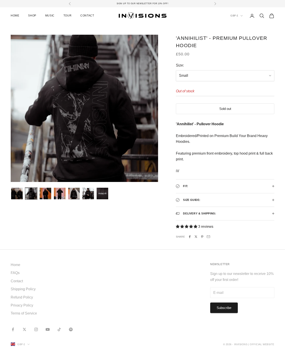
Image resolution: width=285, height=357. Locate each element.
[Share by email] (208, 236)
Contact (87, 15)
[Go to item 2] (31, 193)
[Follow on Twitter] (24, 329)
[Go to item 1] (17, 193)
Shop (32, 15)
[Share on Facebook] (189, 236)
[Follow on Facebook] (13, 329)
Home (15, 15)
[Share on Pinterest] (202, 236)
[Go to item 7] (102, 193)
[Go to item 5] (74, 193)
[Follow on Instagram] (36, 329)
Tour (67, 15)
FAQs (15, 273)
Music (50, 15)
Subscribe (224, 308)
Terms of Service (24, 313)
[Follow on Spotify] (71, 329)
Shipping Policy (23, 289)
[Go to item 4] (59, 193)
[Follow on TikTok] (59, 329)
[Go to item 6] (88, 193)
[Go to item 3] (45, 193)
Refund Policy (22, 297)
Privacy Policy (22, 305)
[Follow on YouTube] (47, 329)
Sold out (225, 109)
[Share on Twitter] (196, 236)
